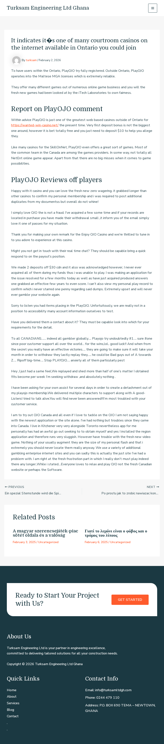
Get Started (130, 599)
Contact (13, 716)
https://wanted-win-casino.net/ (35, 125)
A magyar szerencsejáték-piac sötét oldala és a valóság (45, 533)
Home (11, 690)
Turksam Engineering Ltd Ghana (48, 8)
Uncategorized (48, 542)
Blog (10, 709)
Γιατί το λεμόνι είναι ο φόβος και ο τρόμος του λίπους (116, 533)
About (11, 696)
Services (13, 703)
